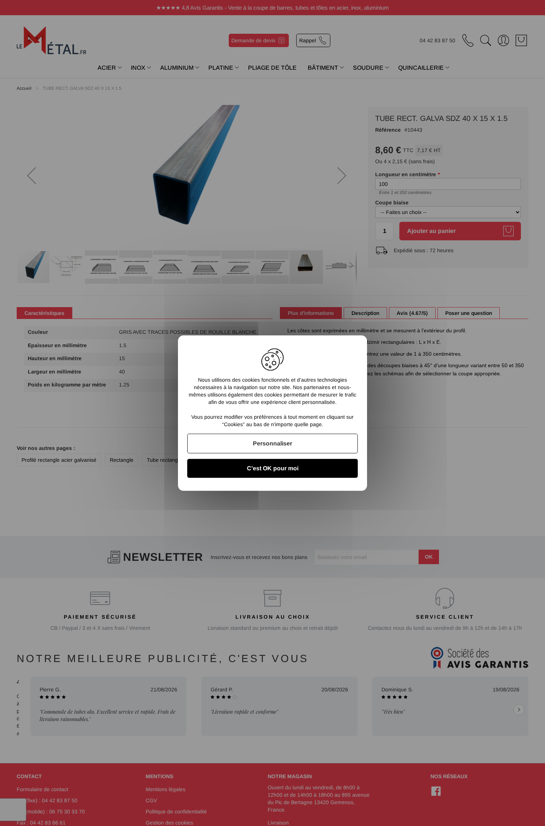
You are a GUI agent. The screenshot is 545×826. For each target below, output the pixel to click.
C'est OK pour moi (272, 468)
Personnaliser (272, 443)
